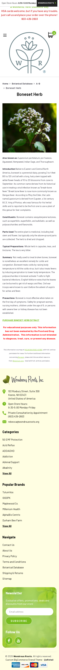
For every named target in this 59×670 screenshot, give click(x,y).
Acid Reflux (8, 445)
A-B (38, 83)
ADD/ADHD (8, 450)
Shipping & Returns (12, 572)
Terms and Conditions (14, 561)
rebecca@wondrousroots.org (23, 421)
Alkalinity (7, 467)
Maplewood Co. (10, 503)
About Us (7, 550)
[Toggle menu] (5, 35)
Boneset (21, 357)
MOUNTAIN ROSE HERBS (33, 350)
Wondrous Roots (46, 3)
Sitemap (7, 578)
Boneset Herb (13, 88)
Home (5, 83)
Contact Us (8, 544)
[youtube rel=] (18, 640)
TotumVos (7, 492)
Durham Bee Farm (12, 520)
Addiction (7, 456)
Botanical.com (18, 361)
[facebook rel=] (9, 640)
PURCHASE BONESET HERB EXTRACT (20, 320)
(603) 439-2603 (16, 416)
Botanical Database (22, 83)
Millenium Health (11, 509)
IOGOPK (6, 497)
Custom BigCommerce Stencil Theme (24, 659)
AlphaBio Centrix (11, 514)
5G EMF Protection (12, 439)
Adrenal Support (11, 462)
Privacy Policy (9, 556)
